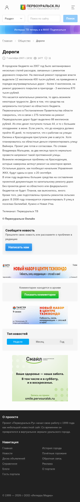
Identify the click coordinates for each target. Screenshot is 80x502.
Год (62, 341)
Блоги (5, 468)
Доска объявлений (13, 458)
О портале (48, 468)
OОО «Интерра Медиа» (38, 495)
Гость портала (11, 474)
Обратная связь (52, 458)
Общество (24, 40)
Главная (7, 40)
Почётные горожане (54, 453)
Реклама (47, 463)
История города (52, 448)
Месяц (40, 341)
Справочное (9, 463)
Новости (7, 453)
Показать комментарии (40, 294)
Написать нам (18, 247)
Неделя (18, 341)
